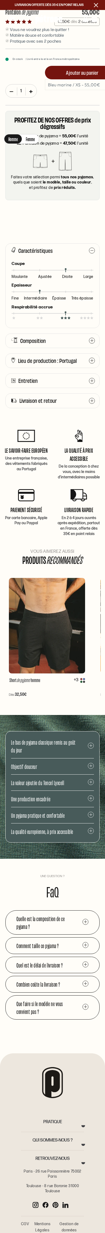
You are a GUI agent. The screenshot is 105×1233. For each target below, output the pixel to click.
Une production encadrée (30, 798)
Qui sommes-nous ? (53, 1140)
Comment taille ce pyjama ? (37, 945)
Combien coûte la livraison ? (38, 984)
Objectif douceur (24, 766)
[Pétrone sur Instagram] (35, 1205)
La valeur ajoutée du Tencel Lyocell (37, 782)
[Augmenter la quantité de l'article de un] (30, 91)
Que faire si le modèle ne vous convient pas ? (39, 1007)
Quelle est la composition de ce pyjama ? (40, 922)
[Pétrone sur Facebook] (45, 1205)
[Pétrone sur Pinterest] (55, 1205)
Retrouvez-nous (53, 1158)
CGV (25, 1224)
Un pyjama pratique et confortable (38, 815)
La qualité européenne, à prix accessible (42, 831)
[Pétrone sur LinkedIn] (65, 1205)
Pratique (52, 1122)
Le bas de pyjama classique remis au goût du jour (43, 746)
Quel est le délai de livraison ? (39, 965)
